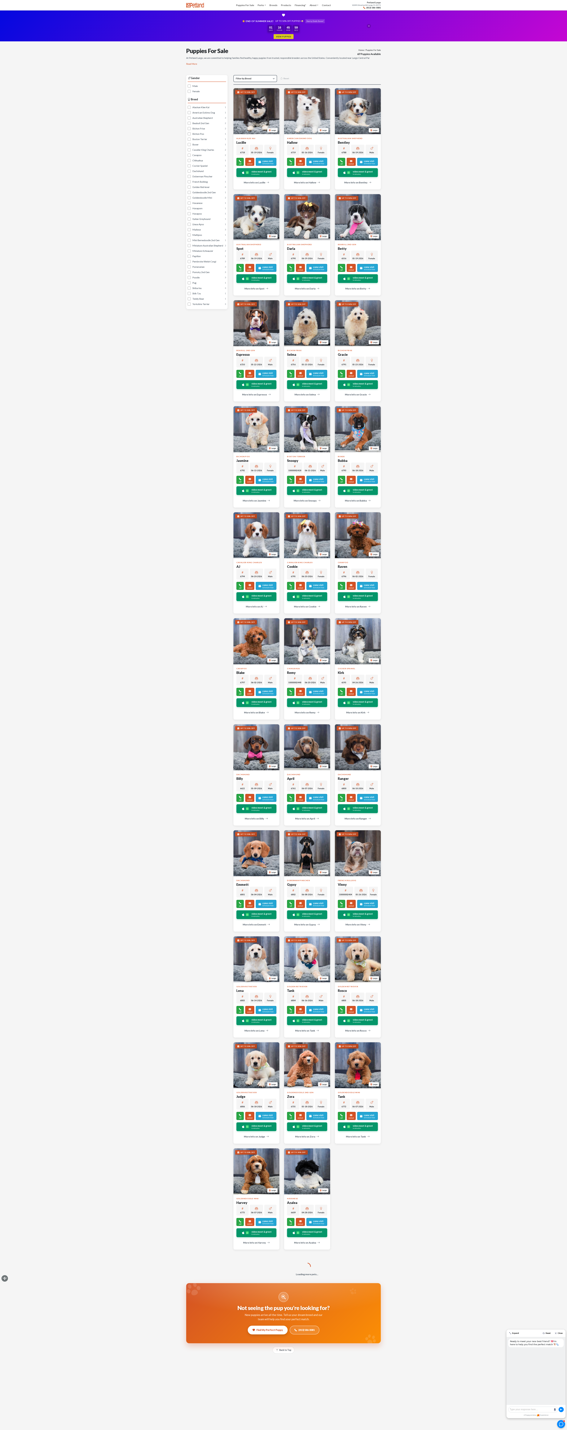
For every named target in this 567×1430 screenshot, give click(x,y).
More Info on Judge (254, 1136)
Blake (240, 673)
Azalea (292, 1203)
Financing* (300, 5)
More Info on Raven (356, 606)
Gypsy (291, 885)
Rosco (342, 991)
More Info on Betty (355, 288)
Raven (342, 567)
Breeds (273, 5)
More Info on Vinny (356, 924)
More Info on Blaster (254, 1348)
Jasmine (242, 461)
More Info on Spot (254, 288)
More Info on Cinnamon (356, 1242)
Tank (290, 991)
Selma (291, 355)
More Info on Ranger (356, 818)
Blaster (241, 1309)
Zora (290, 1097)
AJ (238, 567)
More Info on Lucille (254, 182)
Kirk (341, 673)
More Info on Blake (254, 712)
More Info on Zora (305, 1136)
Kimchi (343, 1309)
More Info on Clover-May (305, 1348)
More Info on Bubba (356, 500)
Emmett (242, 885)
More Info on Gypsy (305, 924)
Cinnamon (345, 1203)
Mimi (341, 1415)
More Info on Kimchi (356, 1348)
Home (361, 50)
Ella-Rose (243, 1415)
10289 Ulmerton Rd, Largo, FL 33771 (366, 5)
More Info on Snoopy (305, 500)
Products (286, 5)
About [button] (313, 5)
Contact (326, 5)
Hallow (292, 143)
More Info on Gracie (356, 394)
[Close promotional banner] (369, 26)
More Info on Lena (254, 1030)
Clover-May (296, 1309)
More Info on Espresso (254, 394)
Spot (239, 249)
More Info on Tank (305, 1030)
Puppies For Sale (245, 5)
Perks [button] (261, 5)
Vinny (342, 885)
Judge (240, 1097)
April (290, 779)
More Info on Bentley (356, 182)
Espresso (243, 355)
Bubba (342, 461)
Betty (342, 249)
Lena (240, 991)
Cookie (292, 567)
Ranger (343, 779)
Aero (291, 1415)
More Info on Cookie (305, 606)
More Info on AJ (254, 606)
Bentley (344, 143)
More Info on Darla (305, 288)
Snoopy (292, 461)
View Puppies (283, 36)
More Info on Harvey (254, 1242)
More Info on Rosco (356, 1030)
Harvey (241, 1203)
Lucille (241, 143)
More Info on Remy (305, 712)
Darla (291, 249)
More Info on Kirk (355, 712)
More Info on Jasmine (254, 500)
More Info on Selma (305, 394)
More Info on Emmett (254, 924)
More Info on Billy (254, 818)
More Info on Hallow (305, 182)
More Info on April (305, 818)
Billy (239, 779)
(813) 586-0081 (373, 8)
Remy (291, 673)
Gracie (343, 355)
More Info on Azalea (305, 1242)
